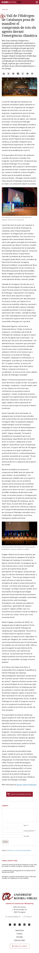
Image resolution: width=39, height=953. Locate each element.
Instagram (29, 925)
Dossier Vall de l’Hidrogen (26, 785)
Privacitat (19, 933)
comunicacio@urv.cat (14, 916)
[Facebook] (18, 73)
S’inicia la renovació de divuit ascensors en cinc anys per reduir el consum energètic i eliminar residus (19, 865)
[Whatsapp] (22, 73)
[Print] (32, 73)
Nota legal (19, 937)
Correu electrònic (29, 831)
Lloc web (26, 836)
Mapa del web (19, 930)
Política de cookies (19, 940)
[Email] (27, 73)
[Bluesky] (13, 73)
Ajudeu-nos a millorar (20, 946)
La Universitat (18, 850)
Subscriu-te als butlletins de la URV (21, 794)
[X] (8, 73)
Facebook (15, 925)
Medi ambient (27, 850)
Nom (25, 825)
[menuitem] (19, 930)
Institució (10, 850)
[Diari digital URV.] (9, 2)
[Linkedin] (4, 73)
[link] (19, 96)
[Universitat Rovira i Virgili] (19, 896)
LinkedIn (24, 925)
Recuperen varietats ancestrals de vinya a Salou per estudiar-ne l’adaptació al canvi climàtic (19, 877)
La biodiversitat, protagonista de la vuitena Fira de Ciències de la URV (19, 871)
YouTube (20, 925)
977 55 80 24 (28, 916)
